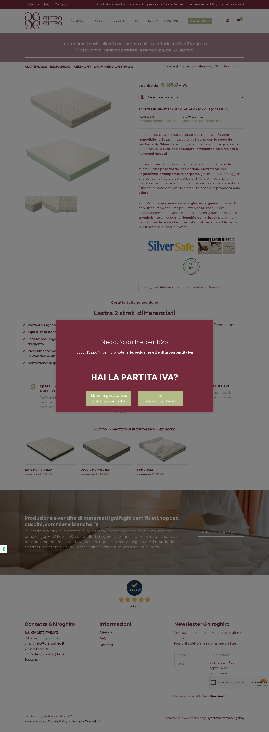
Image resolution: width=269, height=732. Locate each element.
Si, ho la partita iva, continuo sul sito (108, 398)
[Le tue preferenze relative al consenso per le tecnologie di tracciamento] (3, 549)
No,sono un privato (161, 398)
